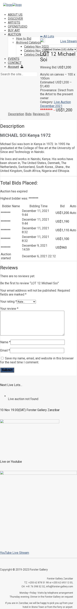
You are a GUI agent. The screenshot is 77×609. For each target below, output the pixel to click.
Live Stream (68, 41)
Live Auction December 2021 (55, 104)
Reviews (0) (41, 114)
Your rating (8, 301)
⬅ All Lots (47, 36)
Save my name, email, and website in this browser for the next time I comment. (37, 360)
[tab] (16, 114)
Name (5, 342)
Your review (9, 309)
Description (16, 114)
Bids (28, 114)
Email (5, 350)
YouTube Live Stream (14, 553)
